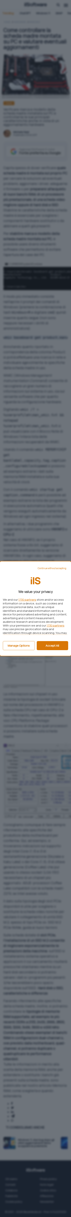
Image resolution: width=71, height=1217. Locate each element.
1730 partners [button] (27, 600)
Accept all (52, 646)
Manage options (19, 646)
